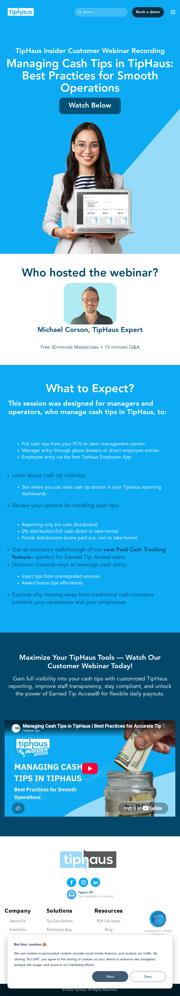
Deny (148, 976)
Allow (110, 976)
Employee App (59, 930)
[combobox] (101, 12)
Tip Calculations (59, 921)
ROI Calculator (108, 921)
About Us (18, 921)
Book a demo (148, 12)
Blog (108, 930)
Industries (18, 930)
